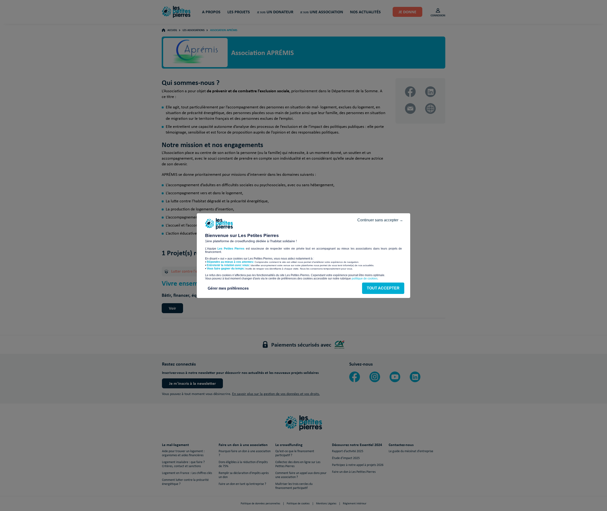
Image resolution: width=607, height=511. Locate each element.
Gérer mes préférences (228, 288)
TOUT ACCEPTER (383, 288)
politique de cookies (364, 278)
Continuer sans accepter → (380, 220)
